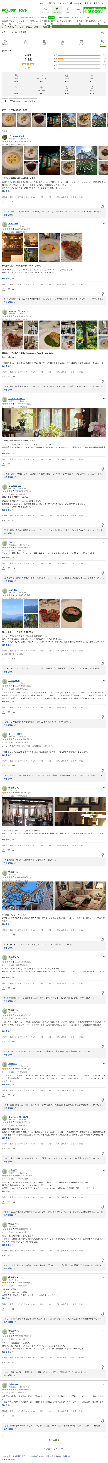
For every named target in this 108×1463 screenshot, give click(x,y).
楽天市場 (88, 3)
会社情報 (6, 1456)
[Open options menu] (104, 136)
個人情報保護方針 (20, 1456)
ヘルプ (41, 3)
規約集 (58, 1456)
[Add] (102, 33)
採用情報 (49, 1456)
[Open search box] (5, 101)
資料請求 (67, 1456)
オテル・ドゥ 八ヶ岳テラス (14, 32)
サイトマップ (63, 3)
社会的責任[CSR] (37, 1456)
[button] (9, 120)
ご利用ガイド (50, 3)
